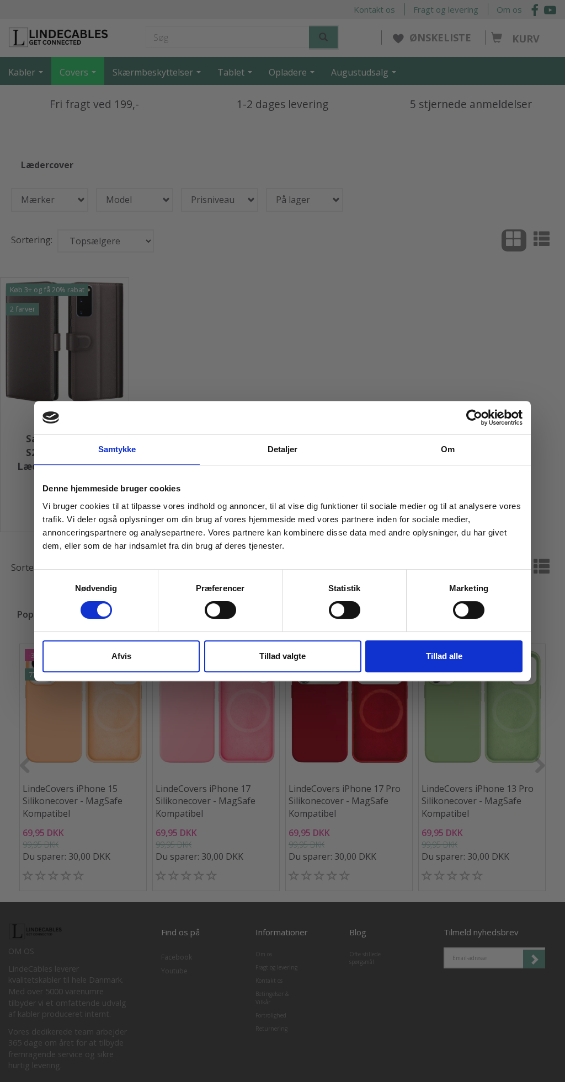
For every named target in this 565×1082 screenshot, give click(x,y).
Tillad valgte (282, 656)
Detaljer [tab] (283, 449)
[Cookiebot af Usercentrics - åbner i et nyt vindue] (474, 417)
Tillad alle (444, 656)
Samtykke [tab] (117, 449)
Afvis (121, 656)
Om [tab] (448, 449)
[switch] (220, 610)
